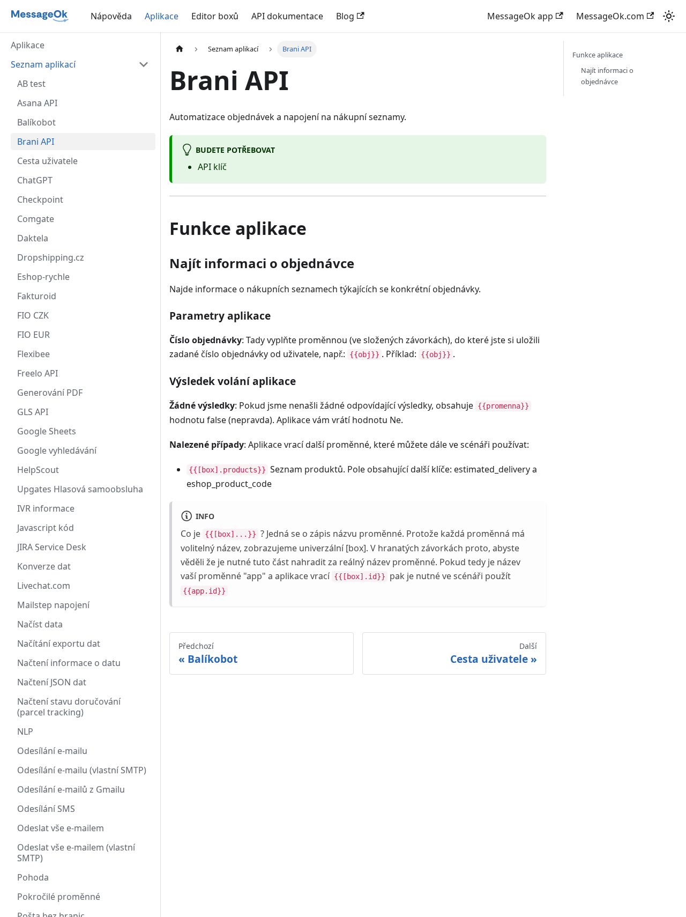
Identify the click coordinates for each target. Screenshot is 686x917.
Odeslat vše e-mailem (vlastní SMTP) (76, 852)
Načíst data (40, 624)
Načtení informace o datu (69, 663)
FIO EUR (33, 335)
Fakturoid (36, 296)
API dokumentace (287, 16)
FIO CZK (33, 315)
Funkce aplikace (597, 55)
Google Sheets (46, 431)
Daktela (32, 238)
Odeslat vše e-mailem (60, 828)
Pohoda (33, 877)
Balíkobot (36, 122)
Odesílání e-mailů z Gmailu (71, 789)
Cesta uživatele (47, 161)
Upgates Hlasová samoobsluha (80, 489)
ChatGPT (35, 180)
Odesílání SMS (46, 809)
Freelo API (37, 373)
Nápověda (111, 16)
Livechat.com (43, 585)
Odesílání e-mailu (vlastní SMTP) (81, 770)
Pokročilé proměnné (58, 897)
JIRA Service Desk (51, 547)
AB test (31, 84)
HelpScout (38, 470)
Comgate (35, 219)
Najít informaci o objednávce (607, 75)
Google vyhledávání (56, 450)
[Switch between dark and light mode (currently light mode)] (668, 16)
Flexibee (33, 354)
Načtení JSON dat (51, 682)
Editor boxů (214, 16)
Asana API (37, 103)
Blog (345, 16)
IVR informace (45, 508)
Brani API (35, 141)
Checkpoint (40, 199)
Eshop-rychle (43, 277)
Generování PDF (50, 392)
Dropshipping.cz (50, 257)
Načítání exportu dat (58, 643)
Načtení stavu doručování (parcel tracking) (69, 707)
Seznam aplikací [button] (43, 64)
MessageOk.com (610, 16)
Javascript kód (45, 528)
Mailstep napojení (53, 605)
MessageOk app (520, 16)
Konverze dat (44, 566)
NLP (25, 731)
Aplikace (161, 16)
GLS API (32, 412)
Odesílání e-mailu (52, 751)
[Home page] (179, 49)
